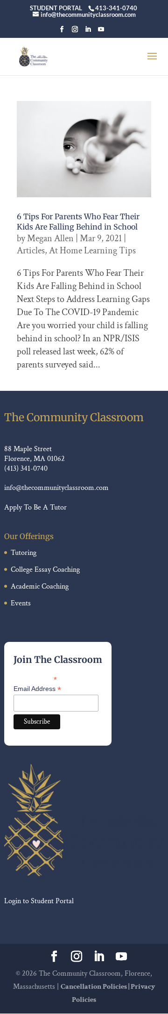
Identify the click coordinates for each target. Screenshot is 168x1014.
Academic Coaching (40, 586)
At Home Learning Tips (92, 251)
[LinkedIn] (88, 32)
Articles (31, 251)
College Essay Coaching (45, 570)
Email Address (37, 688)
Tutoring (23, 553)
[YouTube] (101, 32)
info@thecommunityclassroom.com (56, 488)
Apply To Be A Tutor (35, 507)
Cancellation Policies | (96, 987)
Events (21, 603)
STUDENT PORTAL (56, 8)
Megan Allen (50, 238)
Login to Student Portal (39, 901)
